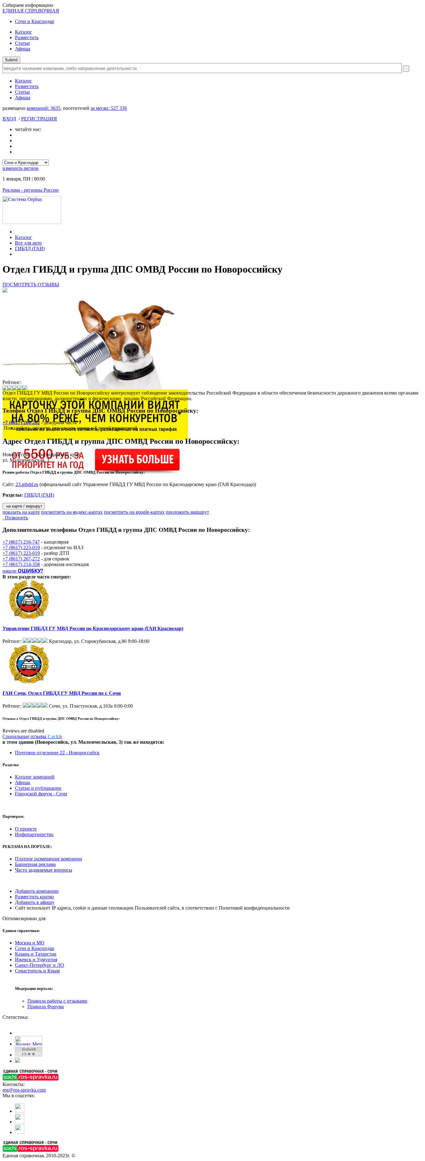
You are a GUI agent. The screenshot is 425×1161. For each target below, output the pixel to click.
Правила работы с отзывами (57, 1001)
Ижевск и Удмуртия (36, 959)
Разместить (27, 37)
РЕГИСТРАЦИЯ (39, 118)
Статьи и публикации (38, 788)
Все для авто (28, 243)
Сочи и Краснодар (34, 21)
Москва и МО (29, 942)
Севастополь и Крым (37, 970)
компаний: (43, 108)
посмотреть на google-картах (134, 512)
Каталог (23, 32)
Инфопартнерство (34, 834)
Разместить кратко (34, 896)
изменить (20, 168)
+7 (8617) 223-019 (21, 547)
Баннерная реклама (35, 864)
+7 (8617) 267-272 (21, 558)
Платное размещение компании (48, 858)
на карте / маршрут (23, 506)
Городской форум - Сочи (41, 793)
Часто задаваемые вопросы (43, 870)
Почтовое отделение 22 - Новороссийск (57, 752)
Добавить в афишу (34, 902)
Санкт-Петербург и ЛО (39, 965)
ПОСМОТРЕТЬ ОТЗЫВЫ (30, 284)
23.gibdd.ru (27, 484)
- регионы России (30, 190)
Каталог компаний (34, 776)
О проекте (26, 828)
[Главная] (16, 231)
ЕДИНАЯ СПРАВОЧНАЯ (30, 10)
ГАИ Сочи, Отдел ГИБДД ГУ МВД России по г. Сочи (61, 693)
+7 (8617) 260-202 (21, 422)
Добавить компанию (36, 891)
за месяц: (109, 108)
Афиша (22, 48)
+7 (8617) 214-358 (21, 564)
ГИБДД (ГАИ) (30, 248)
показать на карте (21, 512)
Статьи (22, 43)
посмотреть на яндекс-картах (72, 512)
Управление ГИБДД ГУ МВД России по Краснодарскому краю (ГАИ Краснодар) (92, 628)
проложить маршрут (187, 512)
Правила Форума (45, 1006)
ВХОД (9, 118)
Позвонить (15, 517)
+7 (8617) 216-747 (21, 542)
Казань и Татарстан (35, 954)
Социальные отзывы (32, 736)
